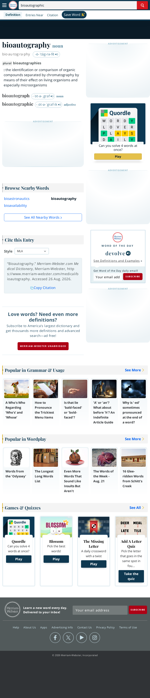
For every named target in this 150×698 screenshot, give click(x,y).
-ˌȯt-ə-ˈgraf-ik (47, 104)
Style (8, 251)
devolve (115, 253)
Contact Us (85, 627)
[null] (128, 253)
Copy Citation (45, 287)
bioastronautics (16, 198)
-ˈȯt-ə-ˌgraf (42, 96)
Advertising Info (63, 627)
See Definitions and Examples (116, 261)
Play (118, 157)
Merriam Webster (12, 609)
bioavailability (15, 205)
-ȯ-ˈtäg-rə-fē (45, 54)
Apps (44, 627)
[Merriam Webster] (118, 237)
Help (16, 627)
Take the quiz (131, 576)
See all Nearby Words (41, 217)
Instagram (94, 637)
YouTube (81, 637)
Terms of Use (128, 627)
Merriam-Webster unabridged (43, 346)
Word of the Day (118, 245)
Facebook (55, 637)
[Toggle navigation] (4, 5)
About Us (30, 627)
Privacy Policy (106, 627)
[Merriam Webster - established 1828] (13, 5)
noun (57, 46)
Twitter (68, 637)
